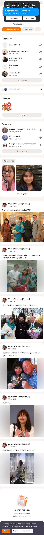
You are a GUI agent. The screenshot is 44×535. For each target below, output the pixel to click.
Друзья (5, 38)
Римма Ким (14, 65)
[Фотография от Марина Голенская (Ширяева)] (8, 178)
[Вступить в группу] (40, 130)
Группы (5, 124)
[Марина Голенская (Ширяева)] (4, 205)
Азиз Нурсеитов (15, 58)
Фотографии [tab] (8, 161)
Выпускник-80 (15, 136)
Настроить (29, 18)
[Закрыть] (35, 10)
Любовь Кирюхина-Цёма (19, 51)
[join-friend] (40, 44)
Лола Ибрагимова (16, 45)
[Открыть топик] (22, 210)
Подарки (6, 98)
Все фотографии (22, 194)
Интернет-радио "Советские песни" (24, 144)
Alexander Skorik (15, 73)
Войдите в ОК (19, 514)
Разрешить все (14, 18)
